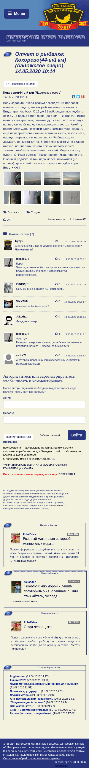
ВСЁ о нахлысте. (21, 706)
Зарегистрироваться (18, 436)
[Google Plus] (83, 95)
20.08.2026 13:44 (57, 702)
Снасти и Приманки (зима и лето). (31, 709)
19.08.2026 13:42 (64, 709)
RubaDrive (29, 534)
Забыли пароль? (50, 435)
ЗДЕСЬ (50, 458)
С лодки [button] (36, 212)
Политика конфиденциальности (55, 754)
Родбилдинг (17, 676)
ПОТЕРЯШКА (67, 474)
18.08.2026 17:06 (64, 713)
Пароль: (8, 413)
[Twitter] (78, 95)
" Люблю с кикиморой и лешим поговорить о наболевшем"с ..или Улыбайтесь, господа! (51, 591)
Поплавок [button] (13, 212)
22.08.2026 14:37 (37, 676)
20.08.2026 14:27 (65, 698)
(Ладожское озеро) (32, 92)
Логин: (7, 397)
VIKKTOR (22, 301)
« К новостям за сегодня (20, 83)
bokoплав (30, 582)
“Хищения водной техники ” (27, 702)
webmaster (61, 765)
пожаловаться (57, 219)
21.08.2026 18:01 (52, 691)
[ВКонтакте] (74, 95)
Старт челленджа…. (40, 627)
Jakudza (21, 316)
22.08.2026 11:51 (21, 687)
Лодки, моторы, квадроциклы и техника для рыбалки (44, 683)
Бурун (19, 241)
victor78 (21, 355)
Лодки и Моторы (20, 695)
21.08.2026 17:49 (42, 695)
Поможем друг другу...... (25, 691)
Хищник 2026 (18, 680)
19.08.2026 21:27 (43, 706)
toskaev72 (79, 219)
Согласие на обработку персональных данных (31, 758)
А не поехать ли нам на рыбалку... (31, 698)
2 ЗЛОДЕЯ (22, 284)
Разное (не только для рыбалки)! (31, 713)
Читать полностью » (24, 560)
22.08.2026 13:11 (38, 680)
